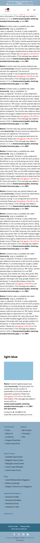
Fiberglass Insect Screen (14, 463)
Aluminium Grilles (12, 497)
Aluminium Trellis (12, 507)
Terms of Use (13, 526)
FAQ (23, 437)
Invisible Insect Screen (13, 457)
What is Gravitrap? (12, 483)
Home (7, 430)
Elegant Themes (19, 538)
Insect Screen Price (12, 443)
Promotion (26, 433)
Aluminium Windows (13, 500)
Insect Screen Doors (13, 470)
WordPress (20, 540)
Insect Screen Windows (14, 467)
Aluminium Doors (12, 503)
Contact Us (9, 437)
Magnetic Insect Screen (14, 460)
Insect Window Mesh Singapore (17, 480)
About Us (9, 433)
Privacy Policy (25, 526)
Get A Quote (26, 430)
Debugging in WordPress (29, 54)
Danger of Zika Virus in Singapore (18, 486)
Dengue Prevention (13, 440)
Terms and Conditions (19, 529)
